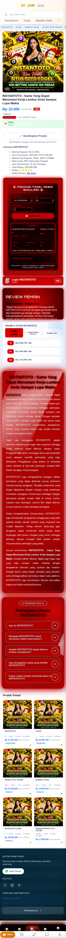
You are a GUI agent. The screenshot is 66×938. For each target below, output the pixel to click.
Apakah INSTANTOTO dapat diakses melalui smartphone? (28, 651)
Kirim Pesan (15, 871)
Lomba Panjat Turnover (33, 333)
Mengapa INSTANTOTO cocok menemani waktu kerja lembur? (25, 637)
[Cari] (6, 14)
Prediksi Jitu (52, 333)
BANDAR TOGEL (44, 20)
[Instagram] (12, 885)
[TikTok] (19, 885)
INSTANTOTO (12, 20)
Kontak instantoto (11, 903)
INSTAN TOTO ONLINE (52, 27)
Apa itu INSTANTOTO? (21, 626)
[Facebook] (5, 885)
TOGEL (27, 20)
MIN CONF (16, 206)
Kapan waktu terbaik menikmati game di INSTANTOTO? (30, 677)
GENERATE (33, 216)
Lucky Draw (14, 333)
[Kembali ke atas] (60, 917)
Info (58, 281)
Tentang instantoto (12, 899)
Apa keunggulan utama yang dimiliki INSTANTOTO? (28, 664)
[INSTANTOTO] (33, 5)
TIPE (36, 196)
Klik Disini (31, 173)
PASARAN (17, 196)
